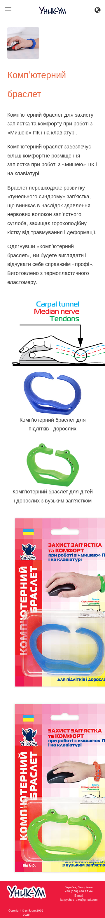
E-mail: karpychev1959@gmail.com (78, 898)
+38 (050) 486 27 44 (79, 891)
